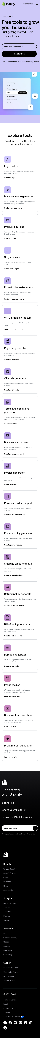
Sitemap (6, 1012)
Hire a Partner (8, 976)
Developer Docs (9, 903)
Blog (5, 933)
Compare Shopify (10, 938)
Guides (6, 942)
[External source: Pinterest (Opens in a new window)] (5, 1028)
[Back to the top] (5, 854)
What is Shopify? (10, 869)
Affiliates (6, 920)
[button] (37, 4)
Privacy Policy (9, 1008)
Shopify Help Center (11, 968)
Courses (6, 946)
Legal (5, 1004)
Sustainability (8, 890)
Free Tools (7, 950)
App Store (7, 912)
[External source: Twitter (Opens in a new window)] (10, 1022)
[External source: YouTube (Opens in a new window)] (15, 1022)
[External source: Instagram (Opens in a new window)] (20, 1022)
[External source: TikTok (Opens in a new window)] (25, 1022)
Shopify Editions (9, 873)
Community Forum (10, 972)
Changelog (7, 955)
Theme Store (8, 907)
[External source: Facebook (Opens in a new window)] (5, 1022)
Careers (6, 877)
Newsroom (7, 886)
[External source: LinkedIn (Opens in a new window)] (30, 1022)
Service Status (9, 980)
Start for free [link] (19, 54)
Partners (6, 916)
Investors (7, 882)
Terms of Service (10, 1000)
